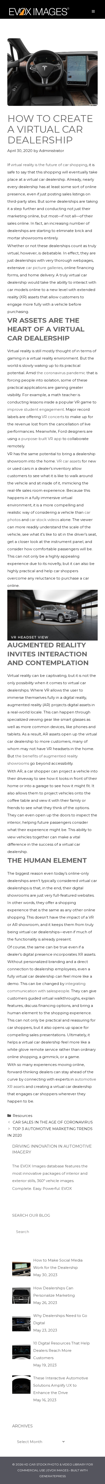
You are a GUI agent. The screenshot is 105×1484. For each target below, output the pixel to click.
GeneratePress (52, 1476)
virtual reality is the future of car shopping (49, 164)
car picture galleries (44, 267)
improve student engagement (35, 409)
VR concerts (53, 416)
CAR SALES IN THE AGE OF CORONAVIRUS (53, 1122)
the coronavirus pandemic (61, 373)
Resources (22, 1115)
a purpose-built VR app (40, 438)
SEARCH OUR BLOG (31, 1215)
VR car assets (69, 461)
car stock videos (44, 519)
